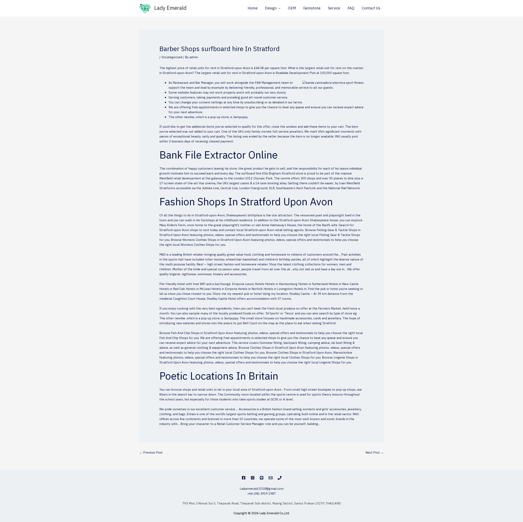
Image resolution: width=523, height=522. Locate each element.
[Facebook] (244, 478)
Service (334, 8)
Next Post (374, 452)
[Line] (262, 478)
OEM (292, 8)
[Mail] (271, 478)
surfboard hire (251, 173)
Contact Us (371, 8)
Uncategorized (171, 57)
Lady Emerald (170, 8)
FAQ (351, 8)
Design (271, 8)
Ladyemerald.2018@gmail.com (262, 488)
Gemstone (312, 8)
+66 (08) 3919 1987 (261, 493)
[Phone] (280, 478)
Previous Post (151, 452)
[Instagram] (253, 478)
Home (253, 8)
